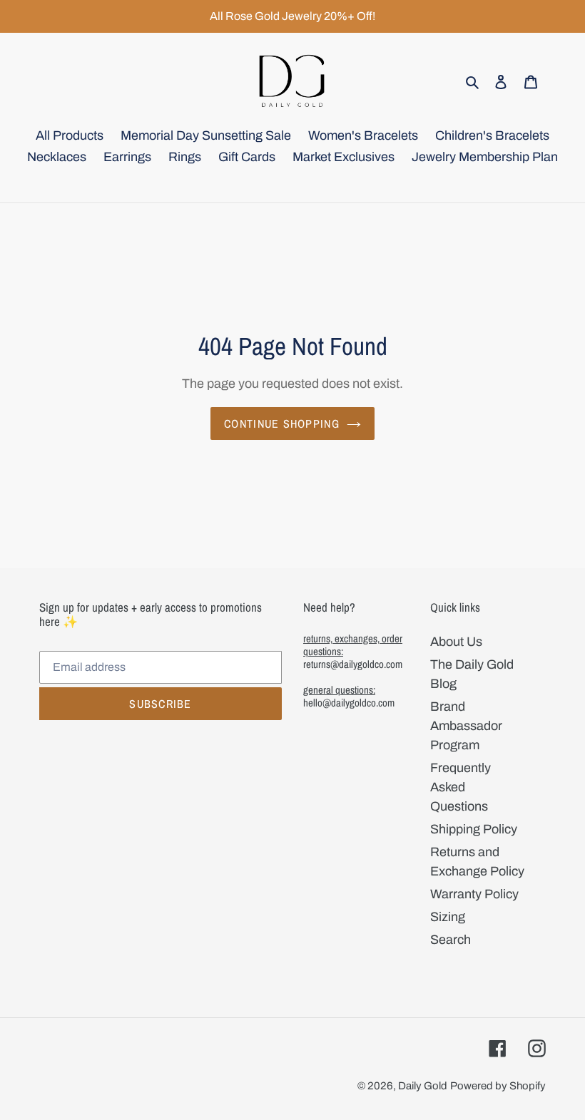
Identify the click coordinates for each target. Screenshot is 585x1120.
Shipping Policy (473, 829)
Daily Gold (422, 1085)
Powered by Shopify (498, 1085)
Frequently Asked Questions (460, 787)
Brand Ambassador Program (466, 725)
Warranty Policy (474, 894)
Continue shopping (282, 423)
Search (450, 940)
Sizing (447, 917)
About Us (456, 642)
